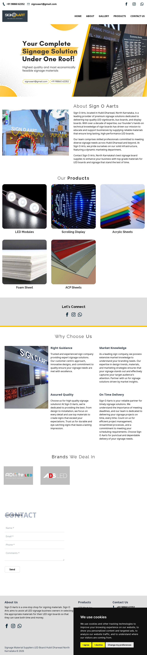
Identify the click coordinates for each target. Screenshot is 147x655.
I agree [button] (86, 645)
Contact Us (137, 16)
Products (120, 16)
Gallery (104, 16)
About (90, 16)
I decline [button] (98, 645)
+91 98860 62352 (126, 607)
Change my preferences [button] (119, 645)
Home (78, 16)
